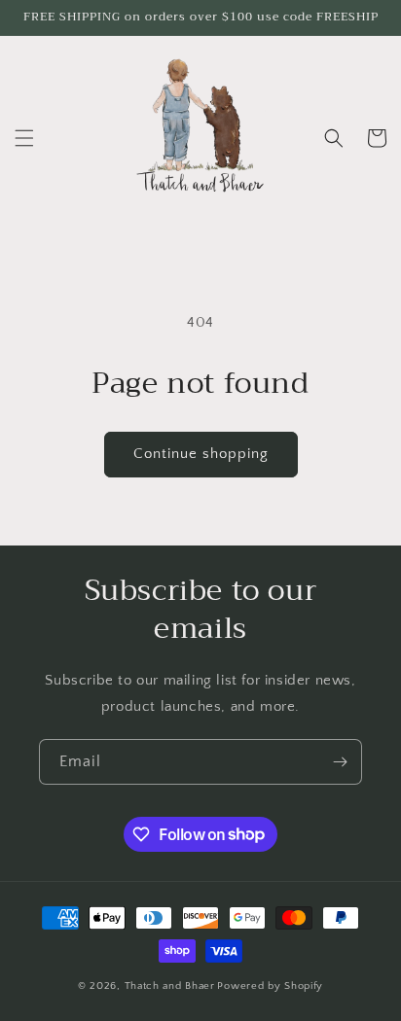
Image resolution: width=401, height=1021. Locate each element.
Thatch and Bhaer (170, 986)
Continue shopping (201, 453)
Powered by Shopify (270, 986)
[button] (24, 138)
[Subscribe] (339, 762)
